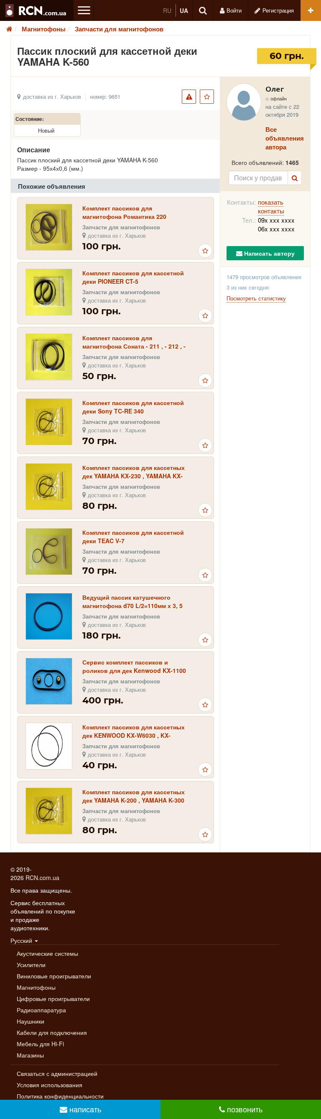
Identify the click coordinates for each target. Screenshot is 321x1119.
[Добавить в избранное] (207, 97)
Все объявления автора (284, 138)
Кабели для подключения (52, 1032)
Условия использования (49, 1085)
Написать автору (268, 253)
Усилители (31, 964)
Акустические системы (47, 953)
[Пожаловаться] (189, 97)
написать (84, 1109)
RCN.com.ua (42, 877)
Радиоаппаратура (41, 1010)
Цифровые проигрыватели (53, 998)
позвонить (243, 1109)
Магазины (30, 1055)
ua (184, 10)
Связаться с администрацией (57, 1073)
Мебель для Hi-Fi (40, 1043)
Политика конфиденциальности (60, 1096)
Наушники (30, 1021)
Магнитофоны (36, 987)
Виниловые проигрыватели (54, 976)
